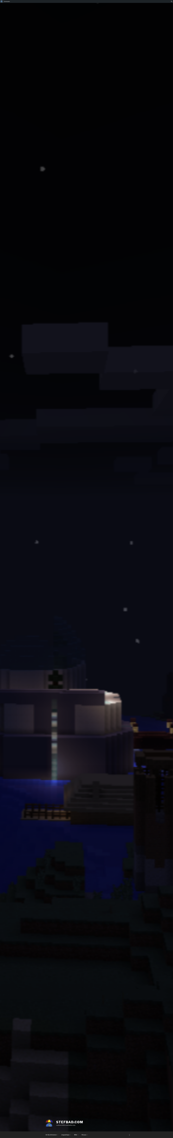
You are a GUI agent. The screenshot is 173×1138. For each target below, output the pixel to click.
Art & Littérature (51, 1135)
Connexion (7, 1)
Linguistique (65, 1135)
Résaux (84, 1135)
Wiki (75, 1135)
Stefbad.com (69, 1122)
